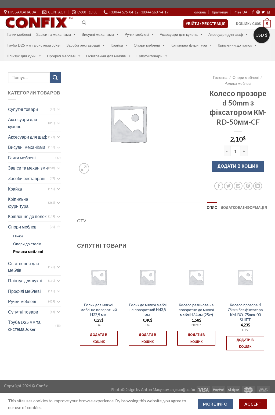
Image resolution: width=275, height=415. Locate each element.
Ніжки (18, 236)
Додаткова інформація (244, 207)
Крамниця (220, 12)
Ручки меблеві (137, 34)
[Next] (267, 308)
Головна (199, 12)
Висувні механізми (98, 34)
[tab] (212, 207)
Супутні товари (23, 311)
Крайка (117, 45)
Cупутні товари (149, 56)
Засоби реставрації (83, 45)
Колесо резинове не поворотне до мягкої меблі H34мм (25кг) (196, 310)
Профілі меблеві (61, 56)
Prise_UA (240, 12)
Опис (212, 207)
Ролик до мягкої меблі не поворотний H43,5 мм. (148, 310)
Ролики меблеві (28, 251)
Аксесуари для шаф (225, 34)
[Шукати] (55, 77)
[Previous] (77, 308)
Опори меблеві (147, 45)
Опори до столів (27, 243)
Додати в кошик (238, 165)
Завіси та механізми (53, 34)
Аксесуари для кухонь (179, 34)
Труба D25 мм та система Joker (34, 45)
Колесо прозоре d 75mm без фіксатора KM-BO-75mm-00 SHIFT (245, 312)
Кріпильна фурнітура (189, 45)
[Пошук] (84, 22)
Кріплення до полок (235, 45)
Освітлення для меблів (106, 56)
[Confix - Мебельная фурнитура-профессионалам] (39, 23)
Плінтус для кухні (21, 56)
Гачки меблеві (19, 34)
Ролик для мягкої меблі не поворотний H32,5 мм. (99, 310)
